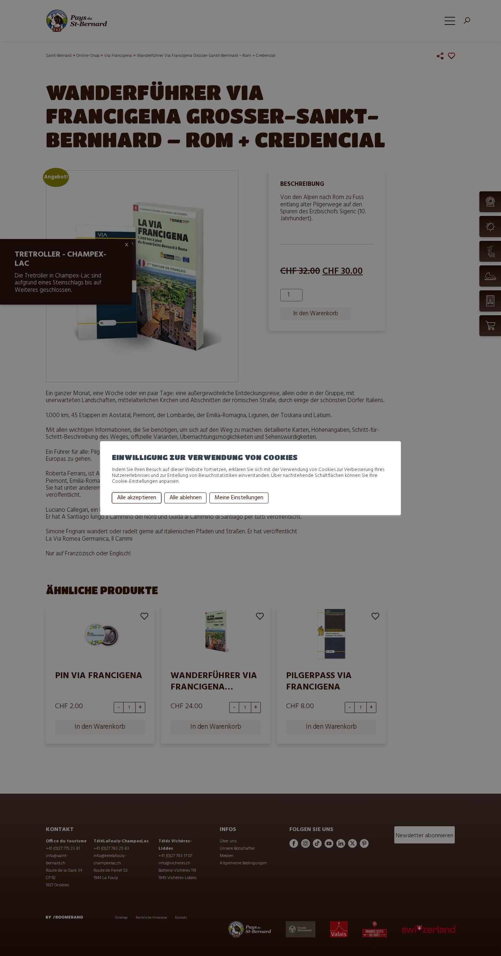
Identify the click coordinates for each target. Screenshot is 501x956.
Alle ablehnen (185, 498)
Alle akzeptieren (136, 498)
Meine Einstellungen (239, 498)
